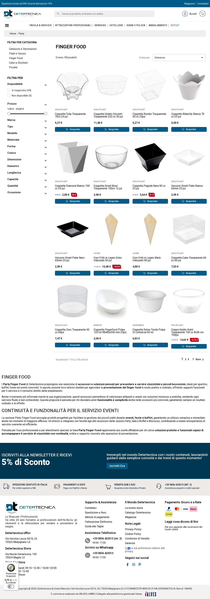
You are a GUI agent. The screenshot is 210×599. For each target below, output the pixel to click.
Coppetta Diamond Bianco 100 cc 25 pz (72, 187)
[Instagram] (133, 564)
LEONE (97, 253)
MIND (92, 594)
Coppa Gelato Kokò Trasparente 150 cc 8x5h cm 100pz (187, 332)
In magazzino (21, 90)
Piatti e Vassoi (17, 53)
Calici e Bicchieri (18, 62)
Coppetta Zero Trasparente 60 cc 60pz (72, 331)
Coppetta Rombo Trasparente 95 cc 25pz (149, 115)
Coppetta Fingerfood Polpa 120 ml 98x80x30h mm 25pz (110, 331)
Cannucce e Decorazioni (23, 49)
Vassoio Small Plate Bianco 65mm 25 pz (187, 187)
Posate (13, 67)
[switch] (11, 586)
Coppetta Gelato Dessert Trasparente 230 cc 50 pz (108, 115)
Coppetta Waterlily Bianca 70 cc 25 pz (187, 115)
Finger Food (16, 58)
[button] (72, 129)
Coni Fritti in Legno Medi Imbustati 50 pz (147, 259)
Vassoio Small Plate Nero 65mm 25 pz (69, 259)
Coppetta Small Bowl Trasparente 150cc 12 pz (108, 187)
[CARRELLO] (202, 13)
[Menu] (17, 564)
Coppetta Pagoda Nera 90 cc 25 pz (149, 187)
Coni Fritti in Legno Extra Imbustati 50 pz (108, 259)
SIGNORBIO (138, 325)
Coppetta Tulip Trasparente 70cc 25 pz (70, 115)
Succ (200, 359)
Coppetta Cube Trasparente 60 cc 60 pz (188, 259)
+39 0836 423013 (103, 553)
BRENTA (98, 325)
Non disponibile (22, 95)
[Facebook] (127, 564)
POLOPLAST (177, 325)
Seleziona (179, 58)
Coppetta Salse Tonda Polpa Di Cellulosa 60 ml (149, 331)
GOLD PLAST (61, 109)
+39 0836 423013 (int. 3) (178, 484)
